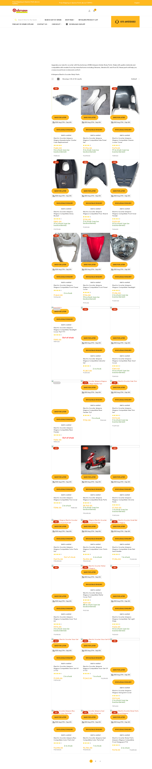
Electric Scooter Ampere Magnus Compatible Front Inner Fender (124, 214)
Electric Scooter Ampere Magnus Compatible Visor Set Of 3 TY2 (95, 668)
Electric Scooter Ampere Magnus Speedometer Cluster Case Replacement (65, 140)
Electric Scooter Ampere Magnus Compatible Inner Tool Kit (65, 619)
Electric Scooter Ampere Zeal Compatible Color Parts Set (94, 739)
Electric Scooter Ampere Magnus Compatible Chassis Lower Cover (123, 140)
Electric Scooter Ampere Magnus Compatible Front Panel (66, 286)
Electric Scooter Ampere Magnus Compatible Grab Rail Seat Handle (123, 549)
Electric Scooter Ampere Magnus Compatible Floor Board (95, 213)
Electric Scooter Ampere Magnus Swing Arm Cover (122, 692)
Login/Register (89, 11)
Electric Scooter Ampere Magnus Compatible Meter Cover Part (93, 595)
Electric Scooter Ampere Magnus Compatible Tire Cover (65, 499)
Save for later (60, 117)
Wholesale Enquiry (64, 130)
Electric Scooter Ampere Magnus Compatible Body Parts (95, 499)
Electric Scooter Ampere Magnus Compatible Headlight (123, 286)
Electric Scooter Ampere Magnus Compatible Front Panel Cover (95, 287)
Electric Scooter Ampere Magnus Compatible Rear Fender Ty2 (92, 410)
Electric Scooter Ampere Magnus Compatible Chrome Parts (123, 500)
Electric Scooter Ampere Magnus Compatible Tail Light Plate (123, 619)
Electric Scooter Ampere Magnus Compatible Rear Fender (63, 430)
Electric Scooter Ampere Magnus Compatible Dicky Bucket (64, 214)
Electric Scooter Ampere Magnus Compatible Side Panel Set (95, 140)
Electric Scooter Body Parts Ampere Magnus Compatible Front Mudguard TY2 (123, 740)
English (137, 3)
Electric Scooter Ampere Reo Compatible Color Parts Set (65, 739)
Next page (100, 761)
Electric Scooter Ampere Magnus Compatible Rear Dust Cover (124, 361)
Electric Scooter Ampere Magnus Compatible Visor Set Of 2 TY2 (66, 668)
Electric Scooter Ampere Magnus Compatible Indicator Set (94, 361)
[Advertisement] (76, 42)
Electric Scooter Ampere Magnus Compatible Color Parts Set (66, 549)
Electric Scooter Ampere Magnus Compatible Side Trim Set (123, 410)
